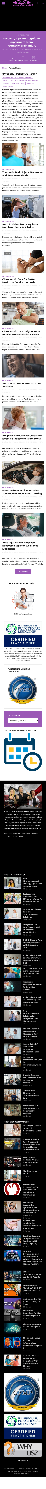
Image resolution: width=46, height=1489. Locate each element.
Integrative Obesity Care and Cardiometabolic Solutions (32, 913)
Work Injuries (8, 86)
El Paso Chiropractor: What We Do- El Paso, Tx (32, 1274)
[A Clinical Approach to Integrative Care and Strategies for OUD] (12, 959)
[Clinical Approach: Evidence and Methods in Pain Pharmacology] (12, 1033)
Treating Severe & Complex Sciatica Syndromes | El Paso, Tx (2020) (31, 1240)
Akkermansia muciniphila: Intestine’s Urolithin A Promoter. (32, 1224)
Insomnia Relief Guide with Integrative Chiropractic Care (31, 1048)
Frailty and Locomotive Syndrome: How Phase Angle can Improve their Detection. (31, 1208)
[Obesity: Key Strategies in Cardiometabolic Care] (12, 1095)
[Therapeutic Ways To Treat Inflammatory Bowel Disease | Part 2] (12, 1342)
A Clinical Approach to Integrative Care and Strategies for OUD (32, 959)
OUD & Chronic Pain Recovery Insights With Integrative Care (32, 944)
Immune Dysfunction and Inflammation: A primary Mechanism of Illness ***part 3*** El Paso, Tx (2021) (32, 1257)
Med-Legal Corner (18, 83)
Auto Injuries (8, 77)
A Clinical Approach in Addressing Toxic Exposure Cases (32, 999)
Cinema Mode (23, 60)
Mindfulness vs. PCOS (30, 1172)
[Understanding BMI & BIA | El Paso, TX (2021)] (12, 1303)
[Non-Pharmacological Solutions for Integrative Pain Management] (12, 1015)
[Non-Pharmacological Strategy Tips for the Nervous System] (12, 883)
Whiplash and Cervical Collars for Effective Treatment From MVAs (22, 437)
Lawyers (6, 83)
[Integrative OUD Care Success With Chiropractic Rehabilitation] (12, 929)
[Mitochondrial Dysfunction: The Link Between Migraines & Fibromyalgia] (12, 1189)
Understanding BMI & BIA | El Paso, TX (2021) (32, 1301)
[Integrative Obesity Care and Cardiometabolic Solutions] (12, 913)
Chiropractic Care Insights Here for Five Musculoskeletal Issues (21, 333)
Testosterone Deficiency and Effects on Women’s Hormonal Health (32, 898)
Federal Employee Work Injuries (26, 80)
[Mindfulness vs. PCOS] (12, 1175)
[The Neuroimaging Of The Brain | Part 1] (12, 1328)
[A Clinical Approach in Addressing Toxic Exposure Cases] (12, 1001)
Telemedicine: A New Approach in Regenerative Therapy (31, 1110)
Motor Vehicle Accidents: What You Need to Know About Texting (22, 492)
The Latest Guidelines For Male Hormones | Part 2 (32, 1313)
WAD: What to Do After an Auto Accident (21, 385)
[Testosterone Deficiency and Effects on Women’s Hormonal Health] (12, 898)
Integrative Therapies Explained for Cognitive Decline (32, 986)
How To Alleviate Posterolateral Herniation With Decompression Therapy (31, 1361)
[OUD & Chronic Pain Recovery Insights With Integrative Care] (12, 944)
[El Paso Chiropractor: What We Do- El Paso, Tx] (12, 1276)
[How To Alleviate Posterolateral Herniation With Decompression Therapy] (12, 1360)
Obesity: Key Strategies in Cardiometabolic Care (31, 1094)
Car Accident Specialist (23, 77)
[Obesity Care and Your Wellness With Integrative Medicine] (12, 1079)
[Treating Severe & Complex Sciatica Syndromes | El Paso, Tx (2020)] (12, 1240)
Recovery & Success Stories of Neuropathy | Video (32, 1128)
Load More (23, 571)
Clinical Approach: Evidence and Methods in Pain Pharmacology (31, 1033)
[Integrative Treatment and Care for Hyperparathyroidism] (12, 1061)
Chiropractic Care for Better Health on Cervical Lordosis (19, 281)
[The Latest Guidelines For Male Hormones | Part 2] (12, 1315)
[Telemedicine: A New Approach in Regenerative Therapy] (12, 1110)
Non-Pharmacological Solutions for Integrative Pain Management (31, 1016)
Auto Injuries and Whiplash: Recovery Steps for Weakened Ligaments (20, 545)
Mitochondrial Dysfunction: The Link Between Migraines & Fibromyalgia (31, 1189)
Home (4, 68)
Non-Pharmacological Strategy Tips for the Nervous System (32, 882)
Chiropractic (23, 35)
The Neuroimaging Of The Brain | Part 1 (32, 1325)
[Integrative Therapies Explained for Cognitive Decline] (12, 986)
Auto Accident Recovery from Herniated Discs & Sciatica (20, 226)
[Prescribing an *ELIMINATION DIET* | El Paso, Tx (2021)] (12, 1290)
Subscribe (33, 60)
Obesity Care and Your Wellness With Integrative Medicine (32, 1079)
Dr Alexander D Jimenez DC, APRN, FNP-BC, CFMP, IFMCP (22, 49)
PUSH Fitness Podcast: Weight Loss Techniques (30, 1160)
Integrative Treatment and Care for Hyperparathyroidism (32, 1062)
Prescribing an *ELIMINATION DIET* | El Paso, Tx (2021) (32, 1288)
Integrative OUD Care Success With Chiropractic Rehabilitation (31, 928)
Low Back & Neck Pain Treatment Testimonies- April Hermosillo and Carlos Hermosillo (31, 1144)
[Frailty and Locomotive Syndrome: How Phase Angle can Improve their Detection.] (12, 1206)
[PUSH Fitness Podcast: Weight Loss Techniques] (12, 1161)
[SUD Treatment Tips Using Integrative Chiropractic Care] (12, 972)
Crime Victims (8, 80)
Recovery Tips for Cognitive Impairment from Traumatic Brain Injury (21, 42)
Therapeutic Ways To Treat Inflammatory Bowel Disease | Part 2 (32, 1343)
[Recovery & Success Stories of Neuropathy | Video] (12, 1130)
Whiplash (30, 83)
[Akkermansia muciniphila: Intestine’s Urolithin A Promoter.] (12, 1225)
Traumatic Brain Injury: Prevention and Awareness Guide (22, 174)
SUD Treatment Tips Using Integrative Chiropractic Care (32, 971)
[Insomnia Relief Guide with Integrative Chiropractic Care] (12, 1048)
